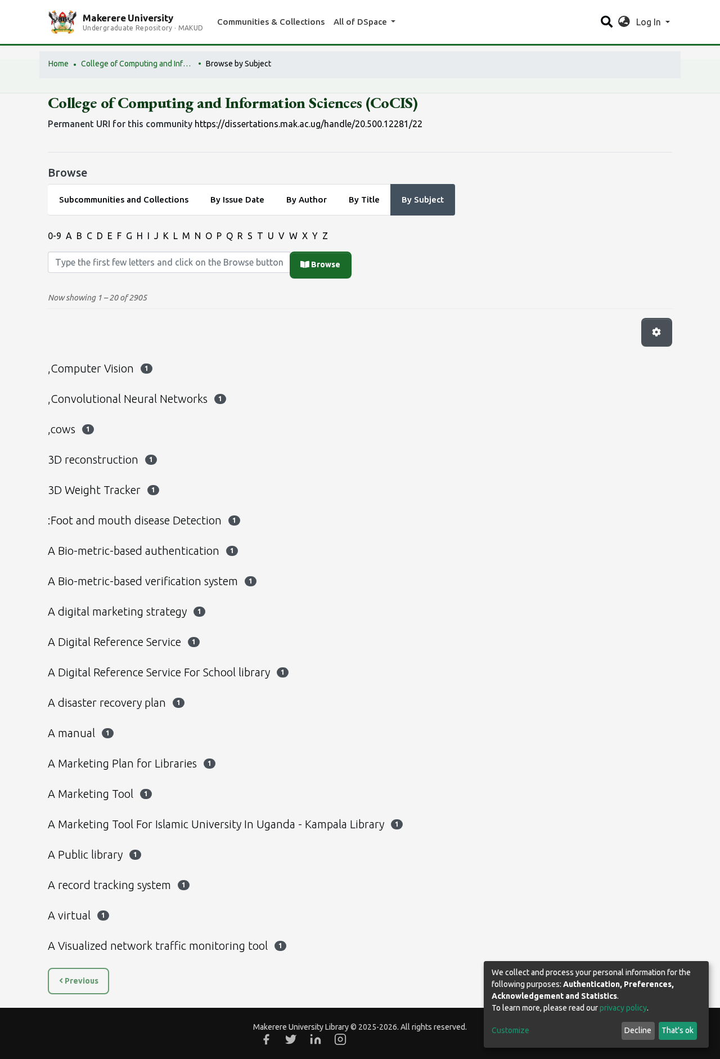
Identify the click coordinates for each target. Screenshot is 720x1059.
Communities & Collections (271, 21)
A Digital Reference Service (114, 641)
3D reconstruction (93, 459)
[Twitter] (291, 1039)
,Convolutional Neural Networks (128, 398)
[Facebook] (266, 1039)
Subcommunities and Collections (123, 199)
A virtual (69, 915)
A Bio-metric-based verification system (143, 581)
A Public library (85, 854)
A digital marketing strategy (117, 611)
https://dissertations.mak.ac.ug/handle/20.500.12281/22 (308, 124)
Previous (80, 980)
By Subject (423, 199)
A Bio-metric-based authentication (133, 550)
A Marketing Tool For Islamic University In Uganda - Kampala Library (216, 824)
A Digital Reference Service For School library (159, 672)
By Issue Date (237, 199)
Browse (324, 264)
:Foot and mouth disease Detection (135, 520)
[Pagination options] (656, 332)
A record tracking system (109, 884)
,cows (61, 429)
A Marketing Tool (90, 793)
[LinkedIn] (315, 1039)
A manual (71, 732)
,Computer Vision (91, 368)
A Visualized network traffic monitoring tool (158, 945)
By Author (306, 199)
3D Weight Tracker (94, 489)
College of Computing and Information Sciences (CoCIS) (137, 63)
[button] (624, 22)
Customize (510, 1030)
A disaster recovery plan (107, 702)
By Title (364, 199)
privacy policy (623, 1007)
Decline (637, 1030)
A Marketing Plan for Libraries (122, 763)
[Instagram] (340, 1039)
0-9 (54, 236)
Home (58, 63)
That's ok (678, 1030)
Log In (649, 22)
